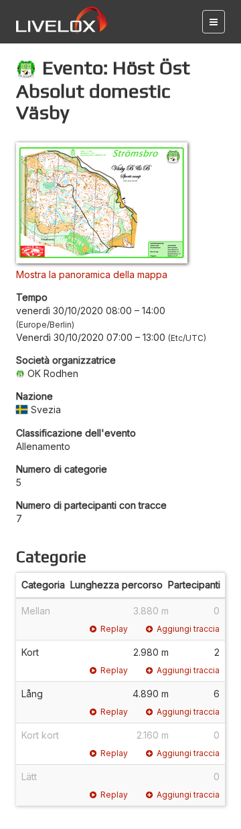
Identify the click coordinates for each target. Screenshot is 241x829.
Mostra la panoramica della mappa (91, 274)
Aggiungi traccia (188, 629)
